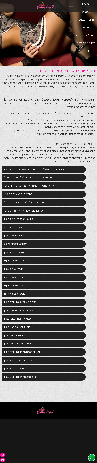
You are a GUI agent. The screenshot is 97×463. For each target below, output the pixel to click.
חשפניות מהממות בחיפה (15, 243)
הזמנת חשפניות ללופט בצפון (17, 343)
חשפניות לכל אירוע (13, 227)
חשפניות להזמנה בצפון (14, 235)
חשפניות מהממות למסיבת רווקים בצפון (22, 351)
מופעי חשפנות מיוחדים (14, 293)
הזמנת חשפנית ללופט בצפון (17, 327)
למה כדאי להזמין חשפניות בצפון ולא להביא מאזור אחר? (29, 177)
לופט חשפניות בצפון (13, 268)
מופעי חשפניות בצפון (14, 252)
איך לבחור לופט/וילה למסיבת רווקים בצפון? (24, 202)
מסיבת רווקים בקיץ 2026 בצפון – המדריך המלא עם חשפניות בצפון (34, 169)
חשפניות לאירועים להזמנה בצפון (19, 310)
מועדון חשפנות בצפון (14, 368)
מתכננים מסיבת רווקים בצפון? (18, 194)
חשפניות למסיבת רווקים (31, 83)
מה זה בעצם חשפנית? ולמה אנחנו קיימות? (23, 210)
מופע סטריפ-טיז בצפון (14, 335)
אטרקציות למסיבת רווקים (16, 260)
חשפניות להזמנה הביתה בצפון (18, 318)
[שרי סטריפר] (48, 6)
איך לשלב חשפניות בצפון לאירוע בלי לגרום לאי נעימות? (29, 185)
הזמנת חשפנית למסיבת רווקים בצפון (21, 376)
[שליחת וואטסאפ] (91, 457)
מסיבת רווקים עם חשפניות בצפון (19, 360)
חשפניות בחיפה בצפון (14, 277)
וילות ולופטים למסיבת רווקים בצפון (20, 302)
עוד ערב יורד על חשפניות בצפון (18, 219)
